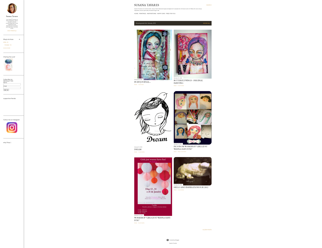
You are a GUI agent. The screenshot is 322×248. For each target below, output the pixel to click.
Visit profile (11, 31)
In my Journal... (142, 82)
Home (136, 13)
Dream (137, 149)
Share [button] (135, 84)
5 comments (141, 223)
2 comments (181, 189)
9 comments (181, 85)
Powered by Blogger (174, 240)
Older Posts (207, 229)
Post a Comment (182, 151)
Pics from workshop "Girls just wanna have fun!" (190, 147)
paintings (142, 13)
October (8, 45)
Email (5, 86)
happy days (161, 13)
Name (5, 82)
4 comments (141, 152)
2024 (5, 42)
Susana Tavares (146, 5)
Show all (206, 23)
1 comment (141, 84)
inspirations (151, 13)
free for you (170, 13)
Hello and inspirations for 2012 (191, 187)
